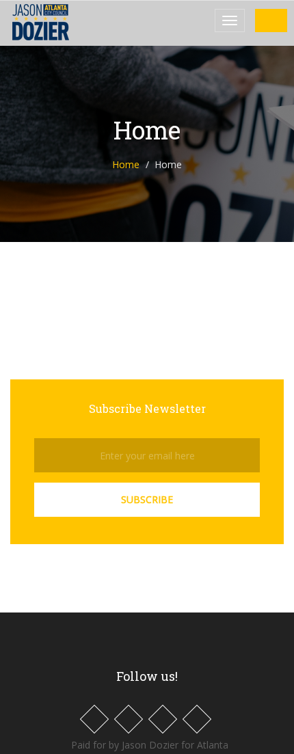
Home (125, 164)
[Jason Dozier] (59, 22)
